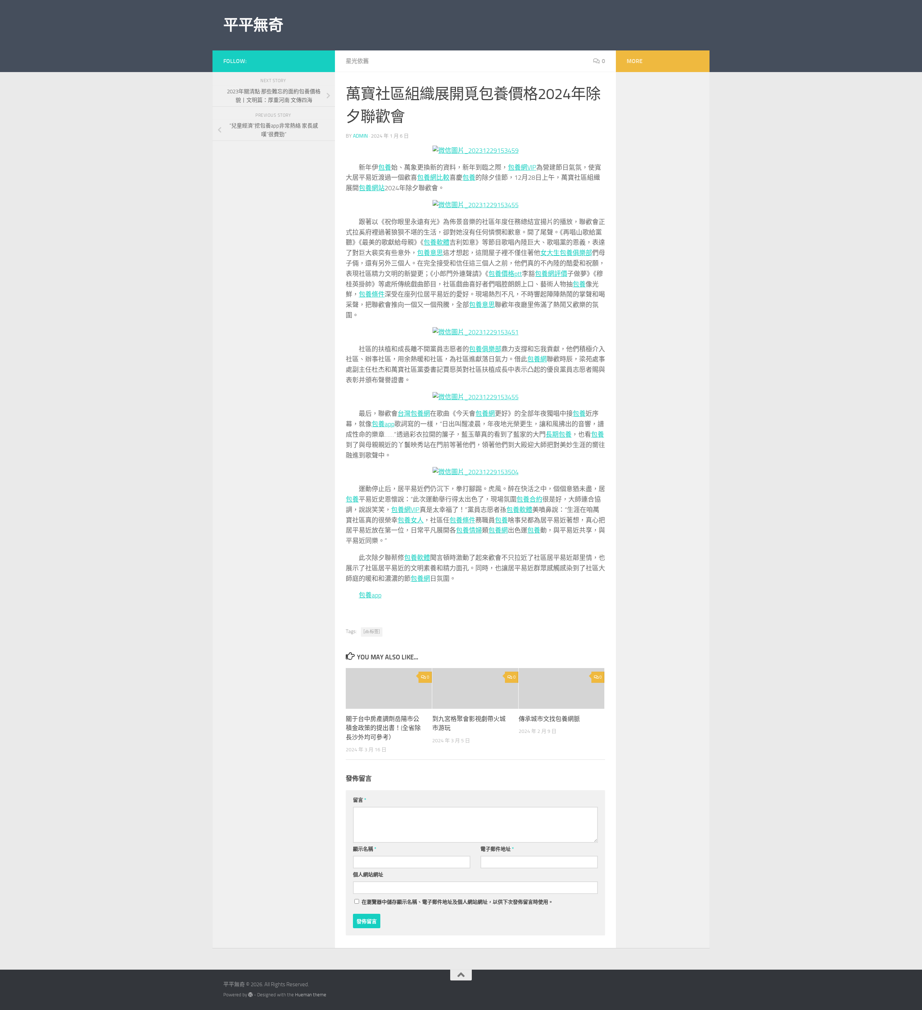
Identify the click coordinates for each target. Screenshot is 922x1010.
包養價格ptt (505, 274)
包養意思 (430, 253)
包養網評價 (551, 274)
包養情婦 (469, 530)
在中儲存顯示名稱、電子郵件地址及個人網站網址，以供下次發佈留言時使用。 (457, 902)
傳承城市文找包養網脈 (549, 718)
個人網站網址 (368, 875)
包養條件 (372, 294)
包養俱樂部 (485, 349)
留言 (359, 800)
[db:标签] (371, 631)
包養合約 (529, 499)
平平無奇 (253, 25)
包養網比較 (433, 178)
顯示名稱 (364, 849)
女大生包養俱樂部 (566, 253)
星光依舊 (357, 61)
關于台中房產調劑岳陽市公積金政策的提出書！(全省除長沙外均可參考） (383, 728)
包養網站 (372, 188)
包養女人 (411, 520)
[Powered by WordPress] (250, 994)
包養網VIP (522, 168)
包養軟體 (436, 242)
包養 (384, 168)
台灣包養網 (414, 414)
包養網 (537, 359)
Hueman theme (310, 994)
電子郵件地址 (497, 849)
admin (360, 136)
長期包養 (559, 435)
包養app (383, 424)
